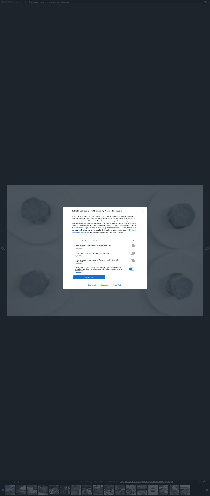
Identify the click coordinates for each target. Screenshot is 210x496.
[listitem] (105, 241)
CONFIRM (89, 277)
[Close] (143, 211)
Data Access (105, 285)
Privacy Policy (117, 285)
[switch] (132, 245)
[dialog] (105, 248)
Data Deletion (92, 285)
